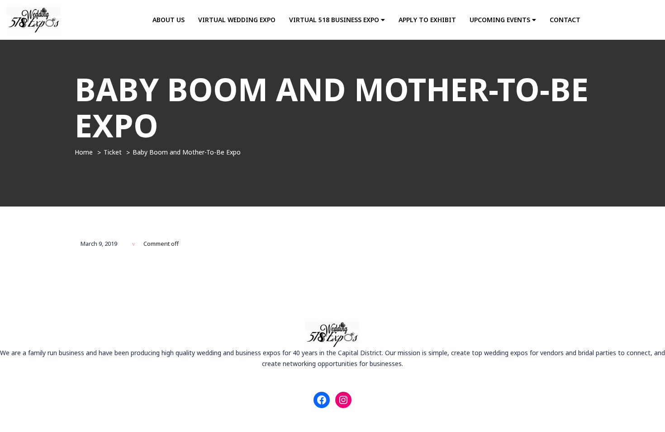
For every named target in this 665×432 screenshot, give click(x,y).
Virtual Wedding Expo (237, 19)
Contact (565, 19)
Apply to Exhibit (427, 19)
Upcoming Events (501, 19)
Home (84, 152)
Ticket (113, 152)
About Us (168, 19)
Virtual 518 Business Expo (335, 19)
